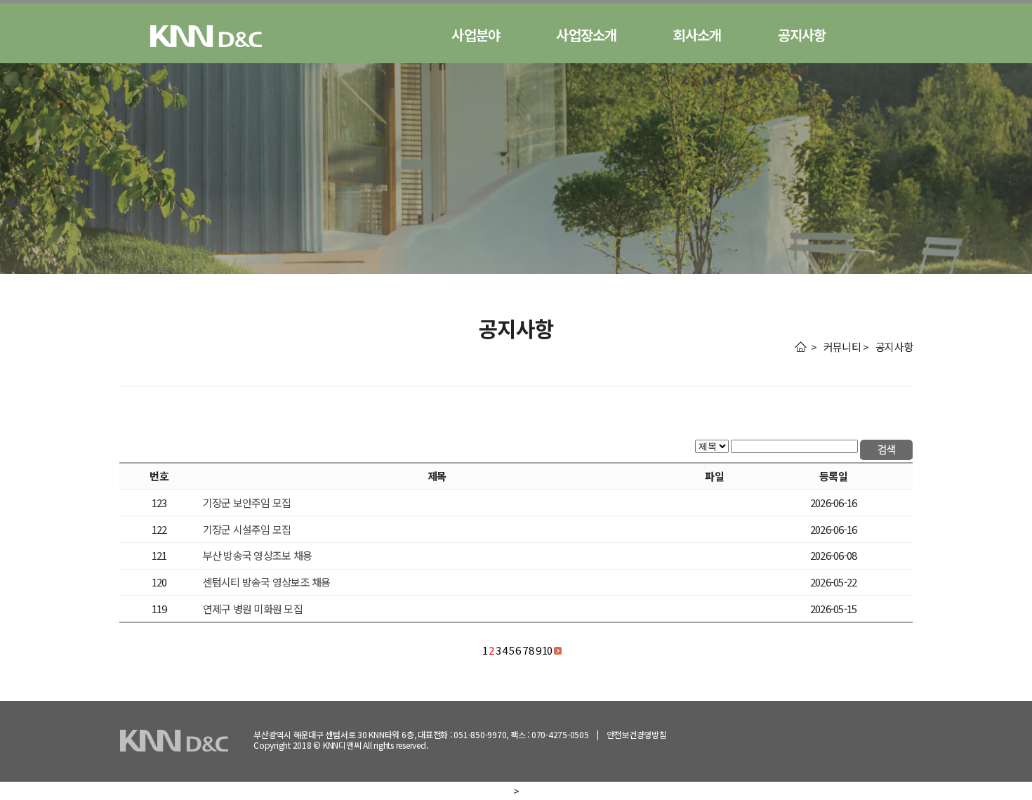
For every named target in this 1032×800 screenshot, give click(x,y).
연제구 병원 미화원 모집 (253, 608)
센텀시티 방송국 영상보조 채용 (267, 582)
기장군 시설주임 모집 (247, 529)
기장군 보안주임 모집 (247, 502)
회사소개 (697, 35)
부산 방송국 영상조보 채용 (257, 555)
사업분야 (475, 35)
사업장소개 (586, 35)
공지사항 (802, 35)
